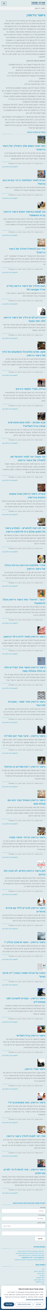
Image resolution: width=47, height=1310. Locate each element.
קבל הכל (9, 1304)
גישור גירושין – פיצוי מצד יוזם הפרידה (24, 736)
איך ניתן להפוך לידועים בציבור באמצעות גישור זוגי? (30, 1253)
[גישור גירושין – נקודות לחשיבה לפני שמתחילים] (41, 992)
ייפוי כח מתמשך (40, 1282)
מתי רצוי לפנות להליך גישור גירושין (26, 1136)
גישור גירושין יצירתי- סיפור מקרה (27, 837)
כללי (43, 1284)
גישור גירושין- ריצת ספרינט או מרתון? (24, 766)
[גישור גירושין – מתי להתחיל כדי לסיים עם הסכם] (41, 1163)
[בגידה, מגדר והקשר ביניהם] (41, 383)
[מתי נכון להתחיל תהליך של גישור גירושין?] (41, 242)
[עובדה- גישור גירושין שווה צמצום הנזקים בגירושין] (41, 488)
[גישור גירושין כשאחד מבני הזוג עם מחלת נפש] (41, 794)
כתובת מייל (41, 1215)
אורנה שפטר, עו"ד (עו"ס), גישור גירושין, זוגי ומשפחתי (25, 163)
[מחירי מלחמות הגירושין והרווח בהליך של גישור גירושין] (41, 559)
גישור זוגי (41, 1276)
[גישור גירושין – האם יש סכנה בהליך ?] (41, 936)
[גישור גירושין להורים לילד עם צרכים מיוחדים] (41, 902)
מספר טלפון (41, 1222)
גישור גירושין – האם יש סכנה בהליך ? (24, 942)
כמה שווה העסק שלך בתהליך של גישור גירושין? (31, 1251)
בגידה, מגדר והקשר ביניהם (30, 389)
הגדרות (38, 1304)
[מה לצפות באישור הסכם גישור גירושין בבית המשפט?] (41, 205)
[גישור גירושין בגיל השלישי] (41, 1029)
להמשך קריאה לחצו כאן (10, 167)
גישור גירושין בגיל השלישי (30, 1035)
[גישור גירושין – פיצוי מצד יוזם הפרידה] (41, 730)
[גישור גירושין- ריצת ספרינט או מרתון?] (41, 760)
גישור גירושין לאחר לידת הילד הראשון (24, 636)
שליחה (40, 1239)
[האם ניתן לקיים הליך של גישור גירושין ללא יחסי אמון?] (41, 311)
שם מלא (42, 1207)
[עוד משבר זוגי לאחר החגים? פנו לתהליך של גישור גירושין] (41, 450)
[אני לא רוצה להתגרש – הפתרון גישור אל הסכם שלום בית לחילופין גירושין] (41, 522)
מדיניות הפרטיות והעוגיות (34, 1299)
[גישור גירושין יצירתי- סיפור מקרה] (41, 831)
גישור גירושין (40, 1273)
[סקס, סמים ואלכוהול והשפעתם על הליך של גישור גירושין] (41, 345)
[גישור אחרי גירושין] (41, 1063)
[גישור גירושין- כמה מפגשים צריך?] (41, 1096)
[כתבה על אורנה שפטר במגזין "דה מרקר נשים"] (41, 967)
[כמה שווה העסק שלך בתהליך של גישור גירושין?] (41, 140)
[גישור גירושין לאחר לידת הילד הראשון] (41, 630)
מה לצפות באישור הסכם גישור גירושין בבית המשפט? (29, 1260)
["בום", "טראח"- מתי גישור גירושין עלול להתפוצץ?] (41, 593)
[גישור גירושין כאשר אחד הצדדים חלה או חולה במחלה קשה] (41, 661)
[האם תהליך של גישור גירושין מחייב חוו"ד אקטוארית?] (41, 280)
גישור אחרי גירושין (35, 1069)
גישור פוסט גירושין (39, 1280)
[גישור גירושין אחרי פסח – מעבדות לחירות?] (41, 695)
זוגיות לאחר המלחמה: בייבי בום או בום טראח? (31, 1255)
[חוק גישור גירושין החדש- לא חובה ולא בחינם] (41, 864)
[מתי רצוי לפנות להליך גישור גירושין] (41, 1130)
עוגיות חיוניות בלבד (24, 1304)
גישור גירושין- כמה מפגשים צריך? (26, 1102)
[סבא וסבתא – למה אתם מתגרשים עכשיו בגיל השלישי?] (41, 416)
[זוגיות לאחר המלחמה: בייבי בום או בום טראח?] (41, 174)
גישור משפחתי (40, 1278)
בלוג (43, 1269)
